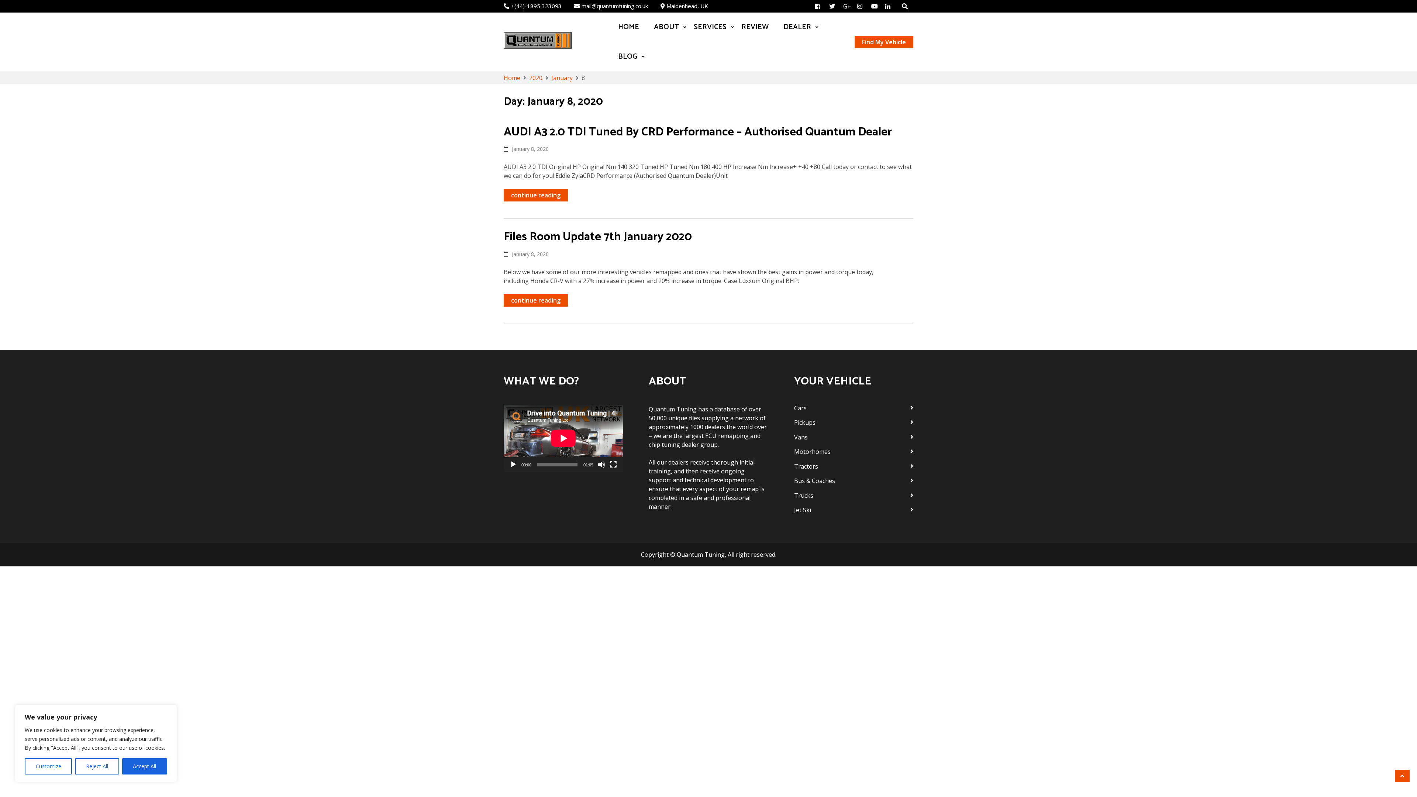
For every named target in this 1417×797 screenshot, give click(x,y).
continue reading (536, 195)
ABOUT (666, 27)
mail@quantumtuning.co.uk (615, 6)
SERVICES (710, 27)
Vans (801, 437)
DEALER (797, 27)
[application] (563, 438)
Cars (800, 408)
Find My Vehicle (884, 42)
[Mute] (601, 464)
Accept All (144, 766)
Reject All (97, 766)
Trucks (803, 495)
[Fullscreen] (613, 464)
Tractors (806, 466)
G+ (847, 6)
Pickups (805, 422)
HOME (628, 27)
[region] (96, 743)
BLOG (627, 57)
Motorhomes (812, 452)
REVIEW (755, 27)
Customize (48, 766)
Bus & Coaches (814, 481)
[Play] (513, 464)
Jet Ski (802, 510)
